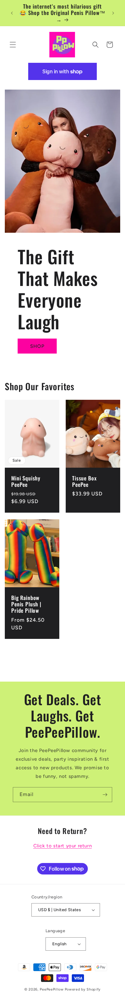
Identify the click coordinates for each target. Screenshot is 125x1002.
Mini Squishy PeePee (25, 481)
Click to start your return (62, 846)
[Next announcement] (113, 13)
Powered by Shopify (83, 989)
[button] (13, 45)
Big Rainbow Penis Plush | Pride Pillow (26, 604)
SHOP (37, 346)
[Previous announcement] (12, 13)
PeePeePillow (51, 989)
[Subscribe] (105, 794)
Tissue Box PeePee (84, 481)
